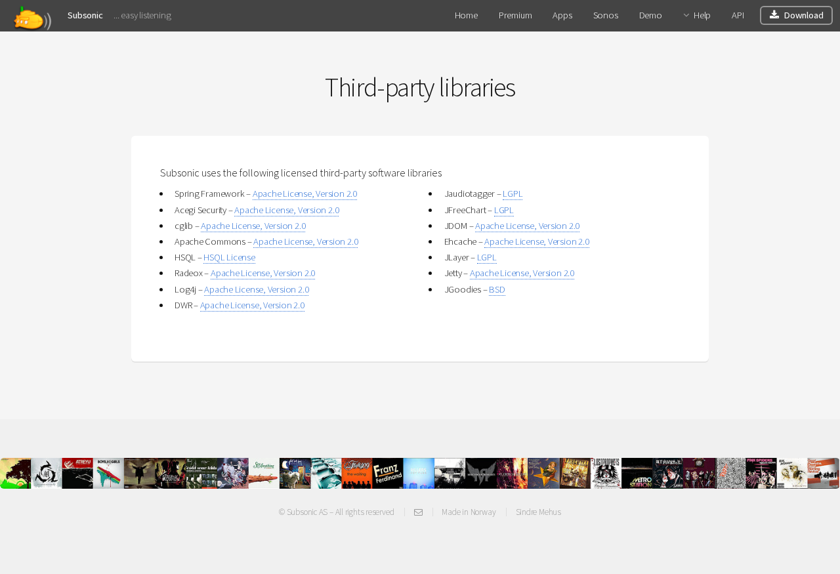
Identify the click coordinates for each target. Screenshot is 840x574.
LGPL (512, 193)
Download (803, 15)
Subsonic (85, 15)
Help (702, 15)
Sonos (605, 15)
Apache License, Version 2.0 (305, 193)
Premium (515, 15)
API (738, 15)
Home (466, 15)
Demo (650, 15)
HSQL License (229, 257)
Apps (562, 15)
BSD (497, 289)
